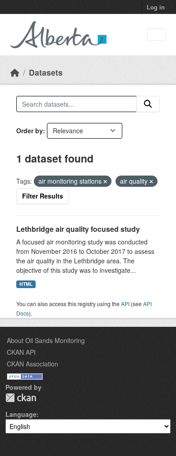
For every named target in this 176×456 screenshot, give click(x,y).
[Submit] (148, 104)
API (125, 303)
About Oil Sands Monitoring (46, 340)
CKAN (20, 397)
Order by (29, 130)
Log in (156, 7)
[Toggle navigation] (156, 34)
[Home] (14, 72)
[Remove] (105, 181)
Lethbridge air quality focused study (78, 229)
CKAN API (21, 352)
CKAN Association (32, 363)
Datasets (46, 72)
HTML (25, 283)
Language (21, 414)
